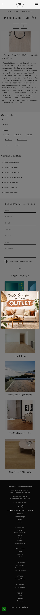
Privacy (9, 510)
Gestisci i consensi (27, 510)
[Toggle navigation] (36, 5)
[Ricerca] (3, 4)
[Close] (37, 288)
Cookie (15, 510)
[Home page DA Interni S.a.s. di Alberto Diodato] (20, 4)
